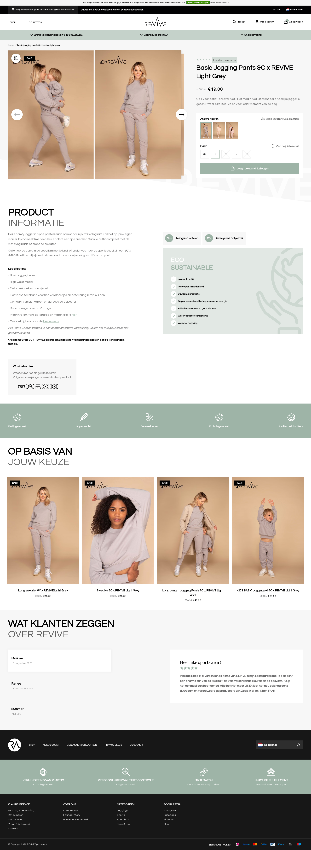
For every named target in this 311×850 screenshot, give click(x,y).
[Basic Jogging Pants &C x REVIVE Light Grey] (206, 130)
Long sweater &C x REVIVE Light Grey (43, 590)
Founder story (71, 815)
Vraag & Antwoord (19, 824)
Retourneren (15, 815)
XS (205, 154)
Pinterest (169, 819)
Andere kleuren (249, 118)
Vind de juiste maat (287, 146)
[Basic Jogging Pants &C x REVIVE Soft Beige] (219, 130)
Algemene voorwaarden (82, 745)
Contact (13, 828)
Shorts (121, 815)
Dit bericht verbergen (198, 3)
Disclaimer (136, 745)
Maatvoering (15, 819)
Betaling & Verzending (21, 810)
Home (11, 45)
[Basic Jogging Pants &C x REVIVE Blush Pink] (232, 130)
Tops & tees (124, 824)
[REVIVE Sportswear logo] (155, 21)
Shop (32, 745)
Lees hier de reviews (224, 60)
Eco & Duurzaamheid (75, 819)
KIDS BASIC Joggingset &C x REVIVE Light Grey (267, 590)
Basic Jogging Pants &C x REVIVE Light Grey (38, 45)
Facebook (170, 815)
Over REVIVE (70, 810)
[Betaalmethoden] (238, 844)
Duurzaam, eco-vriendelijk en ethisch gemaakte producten (112, 10)
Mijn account (51, 745)
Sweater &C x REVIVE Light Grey (118, 590)
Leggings (122, 810)
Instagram (170, 810)
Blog (166, 824)
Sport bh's (123, 819)
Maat (249, 146)
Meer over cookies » (219, 3)
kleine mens (51, 321)
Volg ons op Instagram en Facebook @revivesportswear (45, 10)
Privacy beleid (113, 745)
